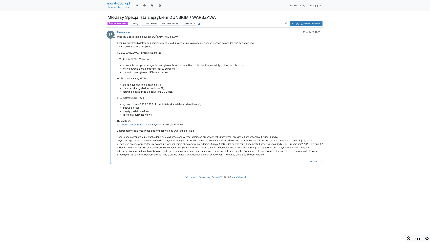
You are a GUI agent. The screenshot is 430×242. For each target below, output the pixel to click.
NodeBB (218, 177)
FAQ (186, 177)
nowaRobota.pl (239, 177)
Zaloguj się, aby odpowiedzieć (306, 23)
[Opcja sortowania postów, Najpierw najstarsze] (286, 23)
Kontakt (193, 177)
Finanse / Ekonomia (119, 23)
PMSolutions (123, 32)
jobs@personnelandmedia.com (134, 124)
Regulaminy (204, 177)
